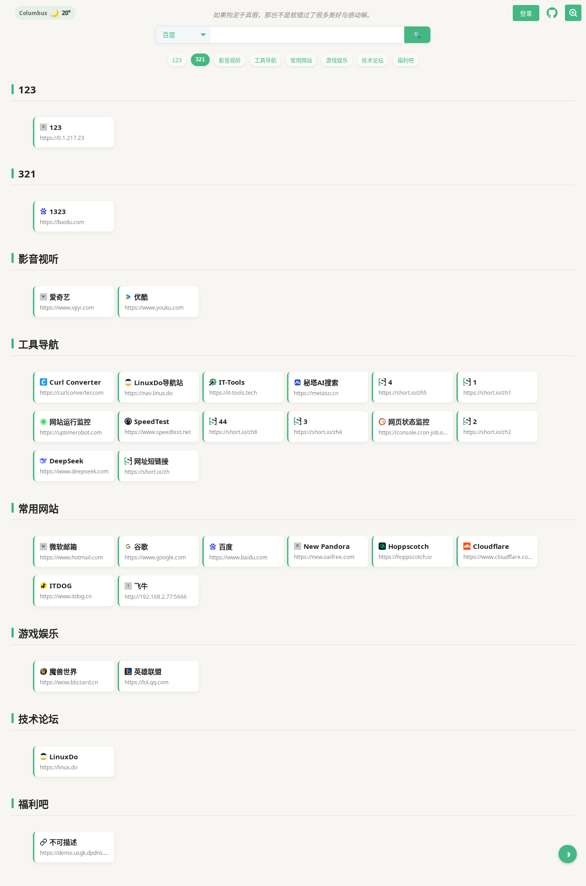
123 (177, 60)
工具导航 (266, 61)
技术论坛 (373, 61)
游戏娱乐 (337, 61)
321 (200, 59)
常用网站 (301, 61)
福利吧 (405, 61)
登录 (526, 13)
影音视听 (230, 61)
